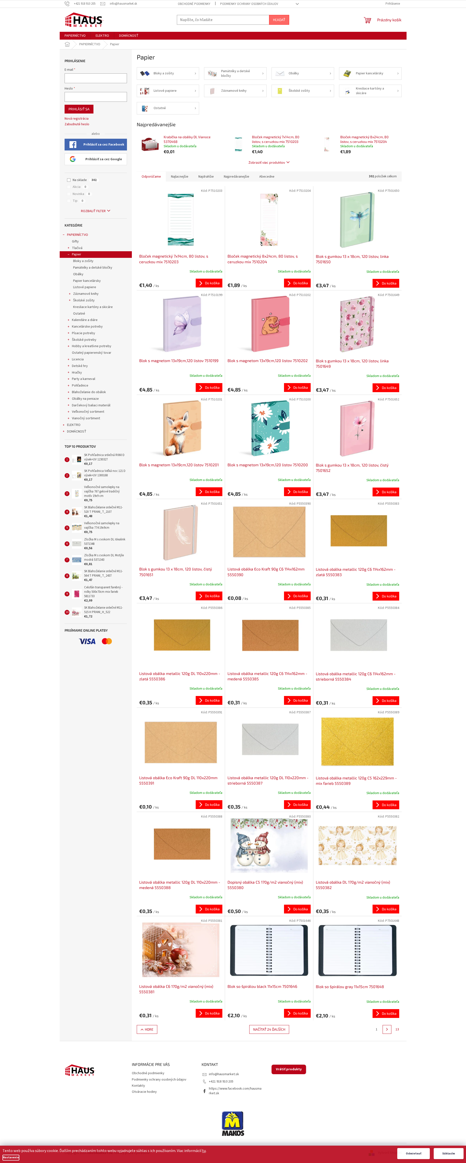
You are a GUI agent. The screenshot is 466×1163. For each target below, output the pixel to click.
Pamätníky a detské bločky (92, 267)
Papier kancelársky (87, 280)
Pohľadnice (80, 385)
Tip (78, 200)
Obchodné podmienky (194, 4)
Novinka (81, 194)
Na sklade (85, 180)
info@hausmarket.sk (224, 1074)
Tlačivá (77, 248)
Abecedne (266, 176)
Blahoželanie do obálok (89, 392)
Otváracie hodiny (144, 1091)
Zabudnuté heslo (77, 124)
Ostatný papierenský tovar (91, 352)
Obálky (78, 274)
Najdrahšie (206, 176)
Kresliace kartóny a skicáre (93, 307)
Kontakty (138, 1085)
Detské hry (80, 366)
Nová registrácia (77, 118)
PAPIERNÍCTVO (77, 234)
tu (204, 1150)
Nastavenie (11, 1157)
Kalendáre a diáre (85, 320)
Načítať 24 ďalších (269, 1029)
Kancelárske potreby (87, 326)
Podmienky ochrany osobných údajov (249, 4)
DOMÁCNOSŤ (76, 431)
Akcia (79, 186)
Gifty (75, 241)
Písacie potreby (83, 333)
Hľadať (279, 20)
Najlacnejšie (179, 176)
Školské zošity (84, 300)
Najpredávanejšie (236, 176)
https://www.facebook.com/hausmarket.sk (235, 1091)
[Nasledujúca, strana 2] (387, 1029)
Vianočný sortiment (86, 418)
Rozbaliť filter (93, 211)
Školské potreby (84, 339)
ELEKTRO (73, 424)
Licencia (78, 359)
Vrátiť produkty (289, 1069)
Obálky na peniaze (85, 398)
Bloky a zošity (83, 261)
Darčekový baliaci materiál (91, 405)
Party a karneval (83, 378)
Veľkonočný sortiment (88, 411)
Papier (76, 254)
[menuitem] (75, 36)
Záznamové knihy (86, 293)
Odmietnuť (413, 1154)
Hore (149, 1029)
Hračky (77, 372)
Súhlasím (448, 1154)
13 (397, 1029)
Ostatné (79, 313)
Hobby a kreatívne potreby (91, 346)
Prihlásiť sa (79, 109)
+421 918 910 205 (221, 1081)
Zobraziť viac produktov (267, 162)
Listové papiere (84, 287)
